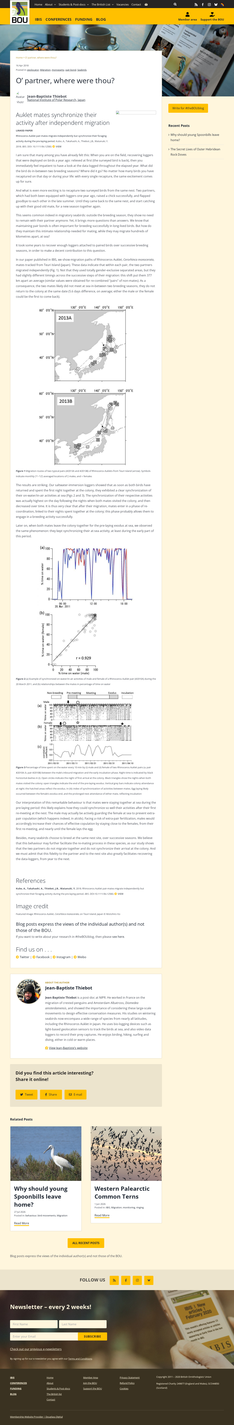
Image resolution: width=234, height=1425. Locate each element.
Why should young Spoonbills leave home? (40, 1196)
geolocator (33, 69)
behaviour (31, 1215)
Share (53, 1094)
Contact (51, 1399)
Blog (13, 1394)
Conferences (18, 1383)
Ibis (12, 1377)
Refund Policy (127, 1383)
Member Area (90, 1377)
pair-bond (70, 69)
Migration (45, 69)
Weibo (82, 957)
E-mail (78, 1094)
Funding (15, 1388)
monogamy (58, 69)
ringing (140, 1207)
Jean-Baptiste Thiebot (68, 988)
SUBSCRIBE (92, 1336)
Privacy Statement (130, 1377)
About (50, 1383)
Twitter (24, 957)
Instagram (63, 957)
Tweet (29, 1094)
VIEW (58, 146)
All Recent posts (85, 1243)
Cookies (124, 1388)
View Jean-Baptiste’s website (68, 1048)
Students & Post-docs (58, 1388)
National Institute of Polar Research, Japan (56, 100)
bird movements (47, 1215)
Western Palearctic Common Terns (122, 1192)
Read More (21, 1223)
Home (19, 57)
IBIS (108, 1207)
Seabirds (82, 69)
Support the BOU (92, 1388)
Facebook (43, 957)
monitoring (129, 1207)
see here (118, 937)
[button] (175, 4)
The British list (54, 1394)
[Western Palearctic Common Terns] (126, 1128)
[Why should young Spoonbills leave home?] (45, 1128)
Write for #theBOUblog (188, 108)
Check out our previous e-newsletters (36, 1349)
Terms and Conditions (80, 1358)
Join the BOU (90, 1383)
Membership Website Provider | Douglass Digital (36, 1416)
